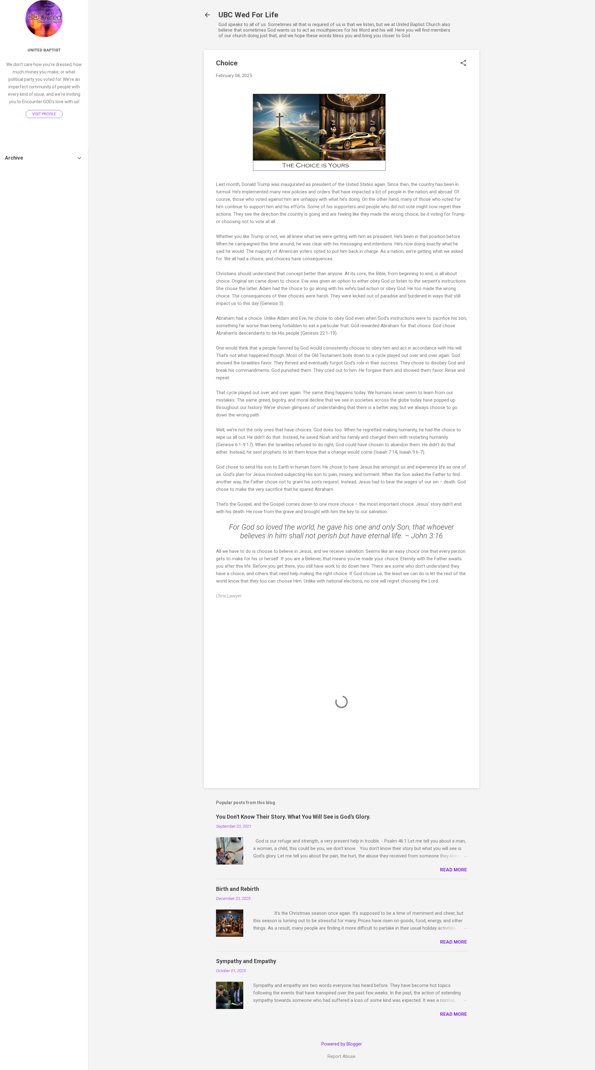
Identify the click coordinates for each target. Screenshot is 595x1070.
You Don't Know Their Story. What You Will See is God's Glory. (293, 816)
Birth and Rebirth (237, 889)
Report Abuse (341, 1056)
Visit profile (44, 114)
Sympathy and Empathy (246, 961)
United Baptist (44, 49)
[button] (463, 63)
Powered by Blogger (341, 1044)
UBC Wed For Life (248, 15)
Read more (453, 870)
